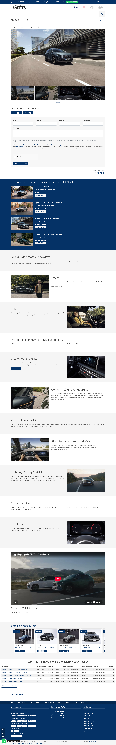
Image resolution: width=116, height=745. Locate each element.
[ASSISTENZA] (3, 733)
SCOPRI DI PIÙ (40, 195)
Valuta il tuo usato (49, 702)
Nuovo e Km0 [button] (15, 14)
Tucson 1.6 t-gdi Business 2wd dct (12, 678)
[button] (56, 102)
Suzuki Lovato (87, 733)
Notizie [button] (80, 14)
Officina (37, 2)
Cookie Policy (15, 743)
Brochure (16, 369)
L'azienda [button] (100, 2)
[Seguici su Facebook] (62, 714)
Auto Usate (87, 715)
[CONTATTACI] (3, 736)
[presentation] (13, 639)
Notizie (83, 702)
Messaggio (16, 128)
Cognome (39, 120)
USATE (27, 112)
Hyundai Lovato (88, 731)
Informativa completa (26, 141)
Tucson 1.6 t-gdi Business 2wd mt (12, 681)
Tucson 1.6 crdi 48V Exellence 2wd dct (14, 672)
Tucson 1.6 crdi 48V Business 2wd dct (13, 669)
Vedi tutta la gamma (98, 20)
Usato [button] (24, 14)
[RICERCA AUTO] (3, 729)
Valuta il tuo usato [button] (44, 14)
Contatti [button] (72, 14)
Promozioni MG (88, 725)
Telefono (86, 120)
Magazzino (56, 2)
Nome (15, 120)
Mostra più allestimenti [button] (9, 686)
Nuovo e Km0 (22, 702)
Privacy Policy (23, 743)
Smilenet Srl (92, 741)
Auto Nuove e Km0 (89, 713)
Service (60, 702)
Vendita (20, 2)
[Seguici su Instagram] (64, 714)
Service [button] (56, 14)
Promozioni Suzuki (89, 723)
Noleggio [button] (31, 14)
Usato (31, 702)
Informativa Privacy (19, 146)
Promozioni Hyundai (89, 721)
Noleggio (38, 702)
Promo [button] (63, 14)
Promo (67, 702)
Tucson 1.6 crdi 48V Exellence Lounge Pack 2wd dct (18, 675)
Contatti (75, 702)
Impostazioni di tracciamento (36, 743)
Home (13, 702)
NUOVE (15, 112)
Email (61, 120)
